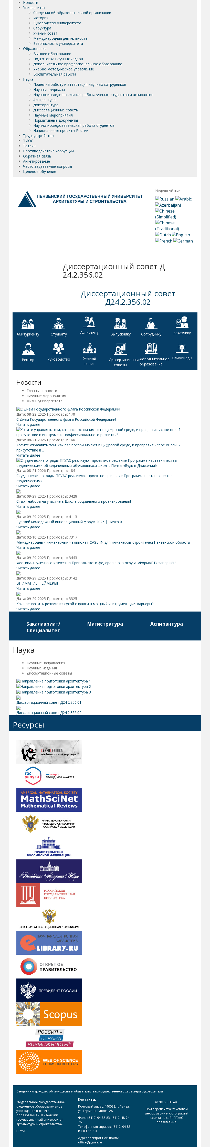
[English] (181, 234)
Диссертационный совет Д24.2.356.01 (48, 702)
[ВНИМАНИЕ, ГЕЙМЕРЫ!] (18, 573)
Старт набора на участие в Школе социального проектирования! (73, 501)
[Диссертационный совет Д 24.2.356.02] (18, 707)
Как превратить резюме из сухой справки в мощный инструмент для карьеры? (84, 603)
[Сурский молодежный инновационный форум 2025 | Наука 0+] (18, 511)
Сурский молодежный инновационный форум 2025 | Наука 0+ (70, 521)
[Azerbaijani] (168, 205)
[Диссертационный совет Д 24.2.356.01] (18, 697)
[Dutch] (163, 234)
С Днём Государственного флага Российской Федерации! (66, 419)
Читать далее (28, 424)
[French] (163, 241)
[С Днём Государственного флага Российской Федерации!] (68, 408)
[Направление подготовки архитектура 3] (53, 691)
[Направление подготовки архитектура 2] (53, 686)
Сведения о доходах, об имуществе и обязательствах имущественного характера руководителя (89, 1091)
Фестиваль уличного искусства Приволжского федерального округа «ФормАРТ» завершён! (96, 562)
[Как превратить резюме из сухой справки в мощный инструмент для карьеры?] (18, 593)
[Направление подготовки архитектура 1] (53, 680)
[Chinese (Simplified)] (174, 214)
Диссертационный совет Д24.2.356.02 (128, 297)
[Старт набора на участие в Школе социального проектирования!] (18, 491)
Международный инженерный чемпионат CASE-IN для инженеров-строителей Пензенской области (103, 542)
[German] (183, 241)
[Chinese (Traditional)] (174, 225)
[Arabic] (183, 199)
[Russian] (164, 199)
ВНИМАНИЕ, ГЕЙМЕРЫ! (37, 583)
